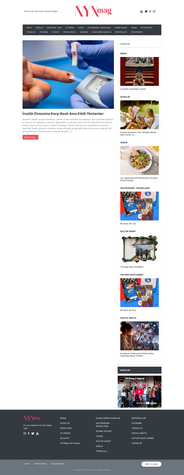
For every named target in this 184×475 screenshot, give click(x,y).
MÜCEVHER (66, 428)
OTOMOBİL (44, 32)
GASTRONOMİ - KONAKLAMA (99, 28)
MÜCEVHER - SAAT (54, 28)
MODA (29, 28)
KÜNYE (27, 464)
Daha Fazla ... (30, 137)
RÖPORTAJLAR (121, 32)
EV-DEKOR (70, 28)
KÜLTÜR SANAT (147, 28)
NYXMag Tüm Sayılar (70, 443)
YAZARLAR (84, 32)
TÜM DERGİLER (136, 32)
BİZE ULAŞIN (151, 464)
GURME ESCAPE (121, 28)
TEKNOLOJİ (31, 32)
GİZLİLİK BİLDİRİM (57, 464)
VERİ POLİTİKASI (40, 464)
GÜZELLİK (39, 28)
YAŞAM (134, 28)
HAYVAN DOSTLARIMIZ (143, 438)
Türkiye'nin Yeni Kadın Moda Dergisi (41, 11)
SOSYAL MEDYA (69, 32)
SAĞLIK (81, 28)
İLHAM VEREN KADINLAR (101, 32)
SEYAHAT (55, 32)
